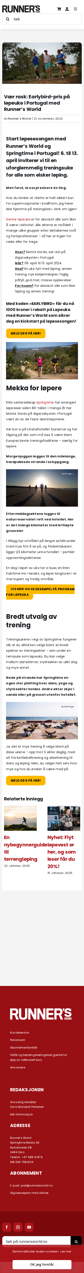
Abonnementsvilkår (23, 1047)
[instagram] (17, 1227)
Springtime (45, 402)
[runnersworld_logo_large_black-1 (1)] (21, 7)
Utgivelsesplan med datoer (29, 1193)
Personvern (17, 1040)
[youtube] (29, 1227)
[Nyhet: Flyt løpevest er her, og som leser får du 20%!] (63, 808)
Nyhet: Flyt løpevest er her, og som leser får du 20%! (61, 852)
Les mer (65, 1251)
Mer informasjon (21, 1114)
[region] (42, 1259)
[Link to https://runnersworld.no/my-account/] (67, 9)
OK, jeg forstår (42, 1264)
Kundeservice (19, 1032)
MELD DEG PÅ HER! (26, 780)
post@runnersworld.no (37, 1185)
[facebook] (6, 1227)
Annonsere (17, 1067)
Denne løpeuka (18, 219)
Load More (42, 962)
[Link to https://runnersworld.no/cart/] (59, 9)
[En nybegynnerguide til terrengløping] (20, 808)
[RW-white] (41, 1010)
